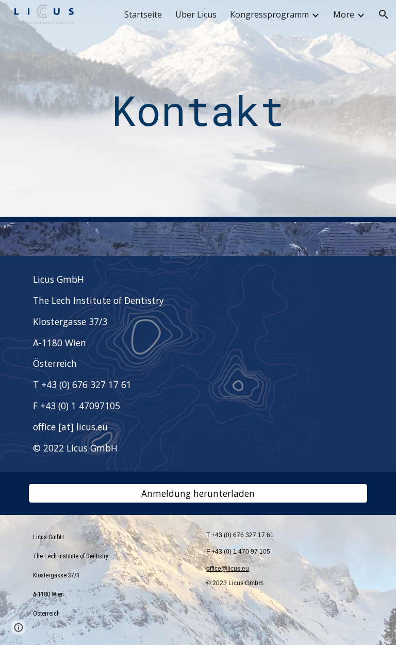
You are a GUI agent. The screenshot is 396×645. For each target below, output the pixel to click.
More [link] (343, 14)
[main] (198, 111)
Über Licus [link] (196, 14)
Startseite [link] (143, 14)
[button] (383, 14)
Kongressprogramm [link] (269, 14)
